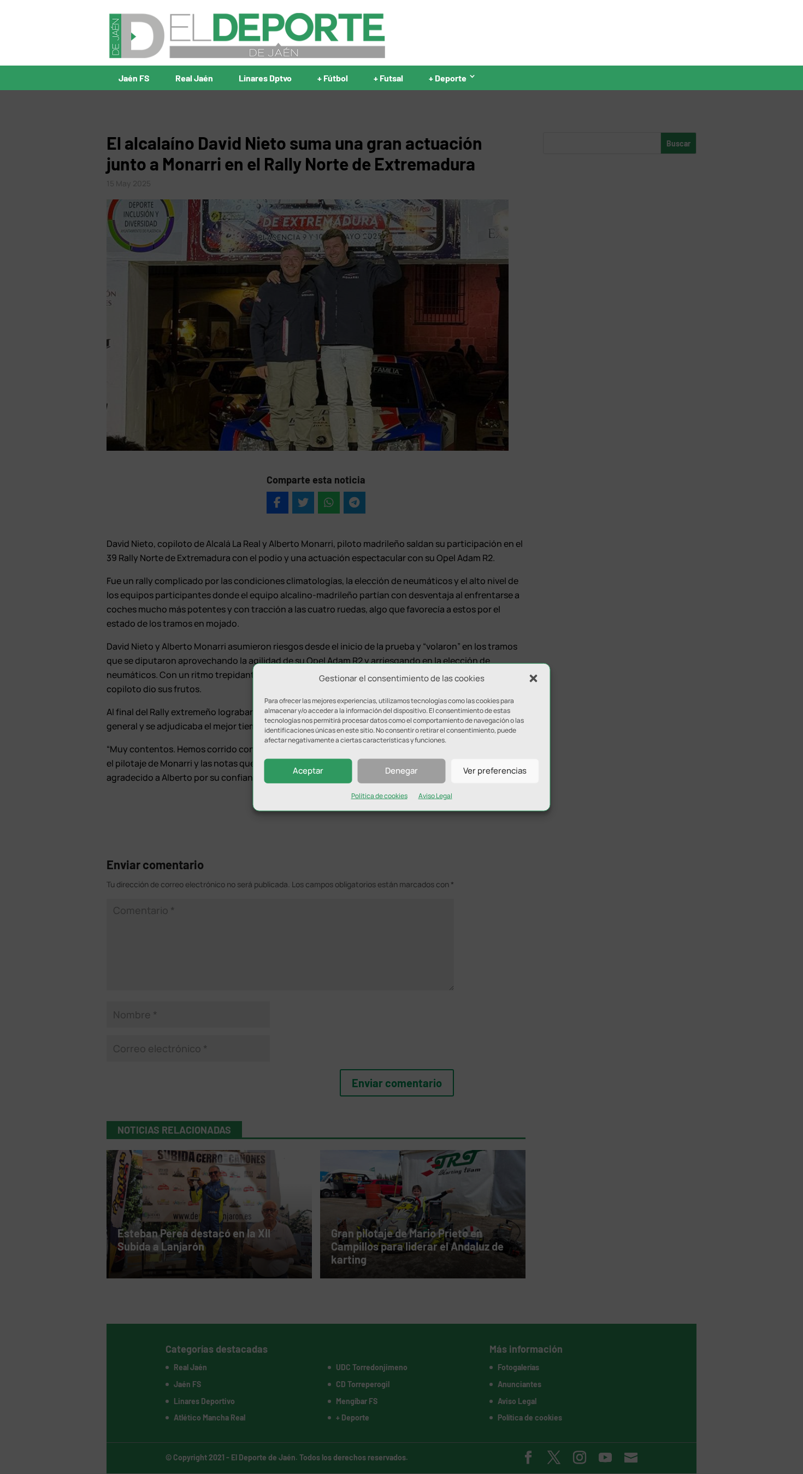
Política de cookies (379, 795)
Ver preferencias (495, 770)
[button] (533, 678)
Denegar (401, 770)
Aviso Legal (435, 795)
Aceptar (308, 770)
